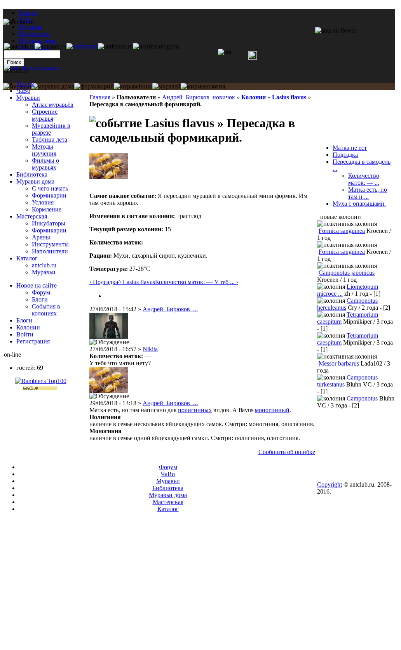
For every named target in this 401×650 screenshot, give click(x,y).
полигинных (195, 410)
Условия (43, 202)
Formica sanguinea (342, 230)
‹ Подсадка (103, 282)
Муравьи (28, 97)
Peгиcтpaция (33, 341)
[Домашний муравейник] (82, 46)
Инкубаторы (48, 223)
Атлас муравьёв (52, 104)
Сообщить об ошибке (286, 452)
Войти (24, 334)
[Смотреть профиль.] (108, 177)
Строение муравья (45, 115)
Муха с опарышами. (359, 203)
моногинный (272, 410)
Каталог (27, 258)
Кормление (46, 209)
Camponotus (362, 398)
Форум (28, 12)
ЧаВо (23, 90)
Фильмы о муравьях (45, 164)
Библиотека (31, 174)
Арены (41, 237)
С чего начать (50, 188)
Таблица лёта (49, 139)
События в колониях (46, 310)
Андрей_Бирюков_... (170, 309)
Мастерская (31, 216)
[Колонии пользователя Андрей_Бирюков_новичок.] (108, 296)
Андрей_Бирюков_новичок (198, 97)
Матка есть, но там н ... (367, 193)
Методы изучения (44, 150)
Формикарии (49, 195)
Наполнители (50, 251)
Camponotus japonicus (347, 272)
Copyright (329, 484)
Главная (99, 97)
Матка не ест (350, 147)
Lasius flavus (289, 97)
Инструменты (50, 244)
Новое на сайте (36, 285)
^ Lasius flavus (136, 282)
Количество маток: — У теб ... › (196, 282)
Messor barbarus (339, 363)
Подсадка (345, 154)
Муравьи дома (35, 181)
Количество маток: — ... (363, 179)
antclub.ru (44, 265)
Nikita (150, 349)
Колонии (253, 97)
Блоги (40, 299)
